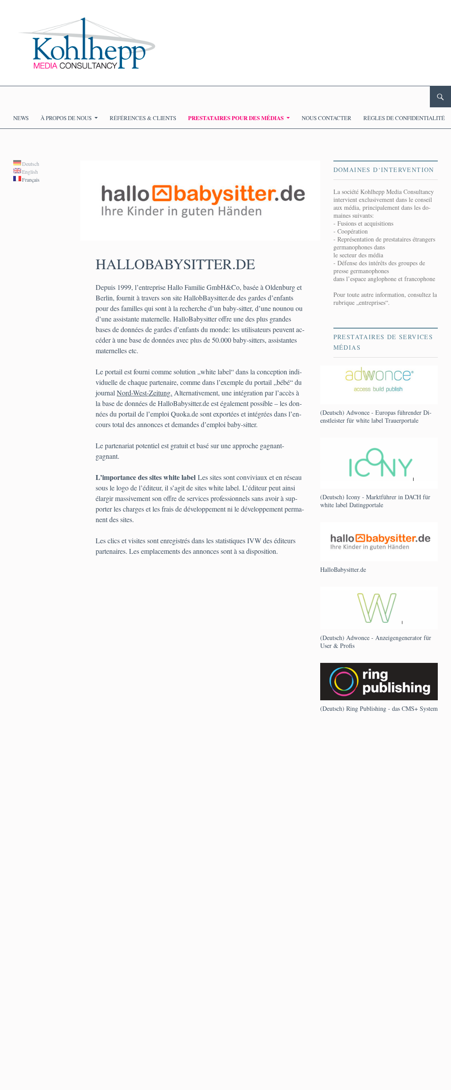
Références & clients (143, 118)
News (21, 118)
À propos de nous (66, 118)
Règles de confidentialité (404, 118)
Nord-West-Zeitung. (144, 392)
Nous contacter (326, 118)
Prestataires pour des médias (236, 117)
